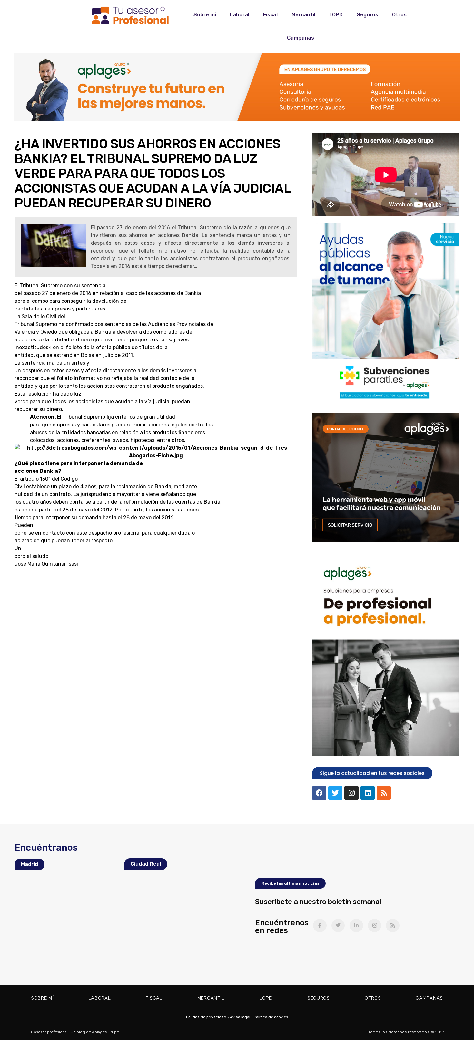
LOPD (336, 15)
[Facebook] (319, 793)
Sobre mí (204, 15)
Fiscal (270, 15)
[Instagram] (351, 793)
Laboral (239, 15)
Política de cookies (271, 1017)
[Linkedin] (367, 793)
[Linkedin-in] (356, 925)
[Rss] (384, 793)
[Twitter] (335, 793)
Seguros (367, 15)
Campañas (300, 38)
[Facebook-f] (320, 925)
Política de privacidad (206, 1017)
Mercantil (303, 15)
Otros (399, 15)
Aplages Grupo (105, 1032)
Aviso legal (240, 1017)
